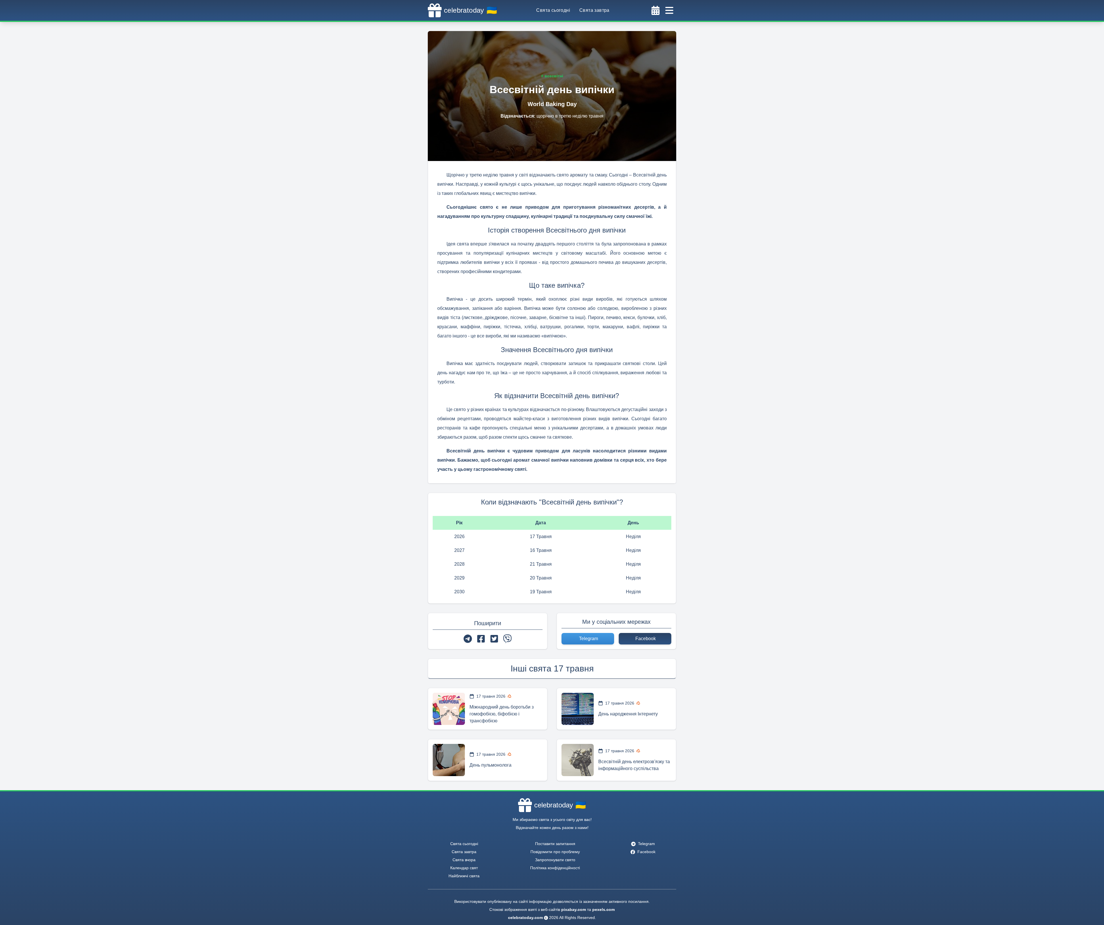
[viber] (507, 638)
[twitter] (494, 638)
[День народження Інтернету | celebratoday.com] (577, 709)
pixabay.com (573, 909)
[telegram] (467, 638)
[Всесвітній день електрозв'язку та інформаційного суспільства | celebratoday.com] (577, 760)
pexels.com (603, 909)
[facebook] (481, 638)
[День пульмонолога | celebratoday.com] (449, 760)
